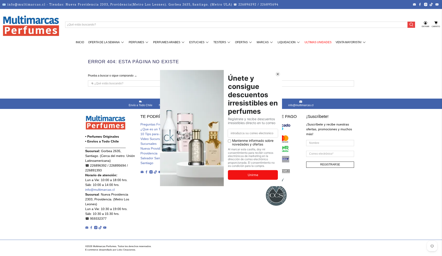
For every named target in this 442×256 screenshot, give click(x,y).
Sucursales (148, 143)
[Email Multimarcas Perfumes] (414, 4)
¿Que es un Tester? (154, 129)
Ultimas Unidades (318, 42)
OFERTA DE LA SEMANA (104, 42)
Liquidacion (287, 42)
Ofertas (241, 42)
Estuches (196, 42)
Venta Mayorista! (348, 42)
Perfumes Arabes (166, 42)
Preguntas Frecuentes (156, 124)
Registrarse (330, 164)
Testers (219, 42)
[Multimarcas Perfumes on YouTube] (437, 4)
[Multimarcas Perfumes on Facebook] (420, 4)
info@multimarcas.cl (100, 189)
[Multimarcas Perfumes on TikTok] (431, 4)
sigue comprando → (124, 75)
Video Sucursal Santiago (158, 139)
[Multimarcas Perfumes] (31, 24)
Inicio (80, 42)
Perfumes (136, 42)
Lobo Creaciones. (126, 249)
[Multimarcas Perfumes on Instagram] (425, 4)
